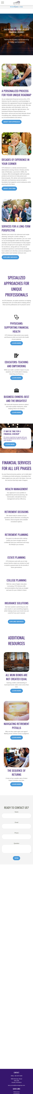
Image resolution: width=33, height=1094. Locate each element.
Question (16, 843)
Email (16, 822)
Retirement (16, 1092)
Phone (17, 833)
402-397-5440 (18, 1075)
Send (16, 858)
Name (16, 812)
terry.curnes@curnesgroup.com (16, 1085)
